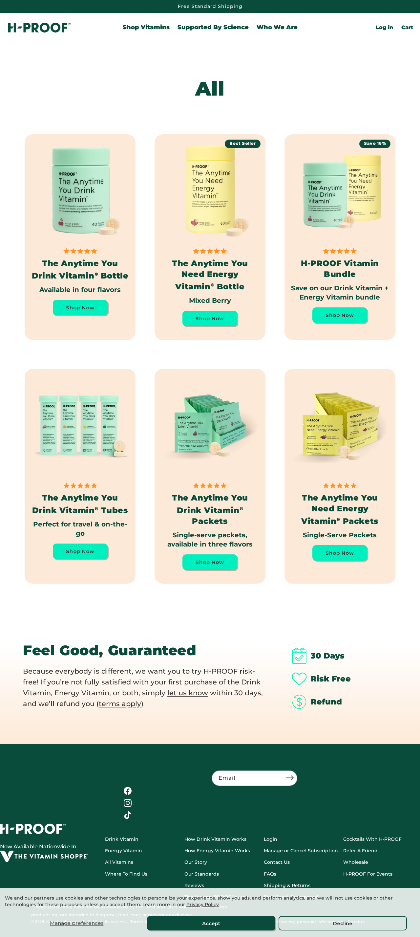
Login (270, 839)
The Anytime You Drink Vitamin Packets (210, 509)
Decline (342, 923)
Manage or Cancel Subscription (301, 851)
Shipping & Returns (287, 885)
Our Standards (201, 874)
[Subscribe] (290, 777)
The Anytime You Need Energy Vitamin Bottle (210, 274)
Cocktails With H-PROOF (372, 839)
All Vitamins (119, 862)
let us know (187, 693)
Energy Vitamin (123, 851)
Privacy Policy (202, 904)
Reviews (194, 885)
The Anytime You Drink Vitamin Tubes (80, 504)
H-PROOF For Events (367, 874)
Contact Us (277, 862)
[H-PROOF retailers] (44, 860)
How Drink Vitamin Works (215, 839)
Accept (211, 923)
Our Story (195, 862)
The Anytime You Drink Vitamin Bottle (80, 269)
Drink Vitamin (121, 839)
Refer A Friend (360, 851)
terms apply (120, 704)
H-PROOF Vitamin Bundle (340, 268)
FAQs (270, 874)
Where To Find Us (126, 874)
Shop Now (80, 307)
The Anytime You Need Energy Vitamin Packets (340, 509)
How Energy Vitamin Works (217, 851)
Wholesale (355, 862)
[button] (146, 27)
